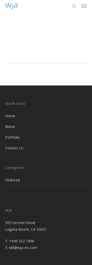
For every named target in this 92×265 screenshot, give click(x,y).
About (10, 126)
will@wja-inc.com (23, 247)
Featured (12, 180)
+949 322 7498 (21, 241)
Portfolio (12, 137)
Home (10, 115)
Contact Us (14, 147)
